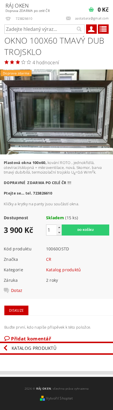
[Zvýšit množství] (59, 227)
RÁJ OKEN (28, 7)
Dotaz (17, 290)
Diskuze (16, 310)
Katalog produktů (63, 269)
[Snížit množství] (59, 232)
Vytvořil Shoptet (59, 398)
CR (49, 259)
